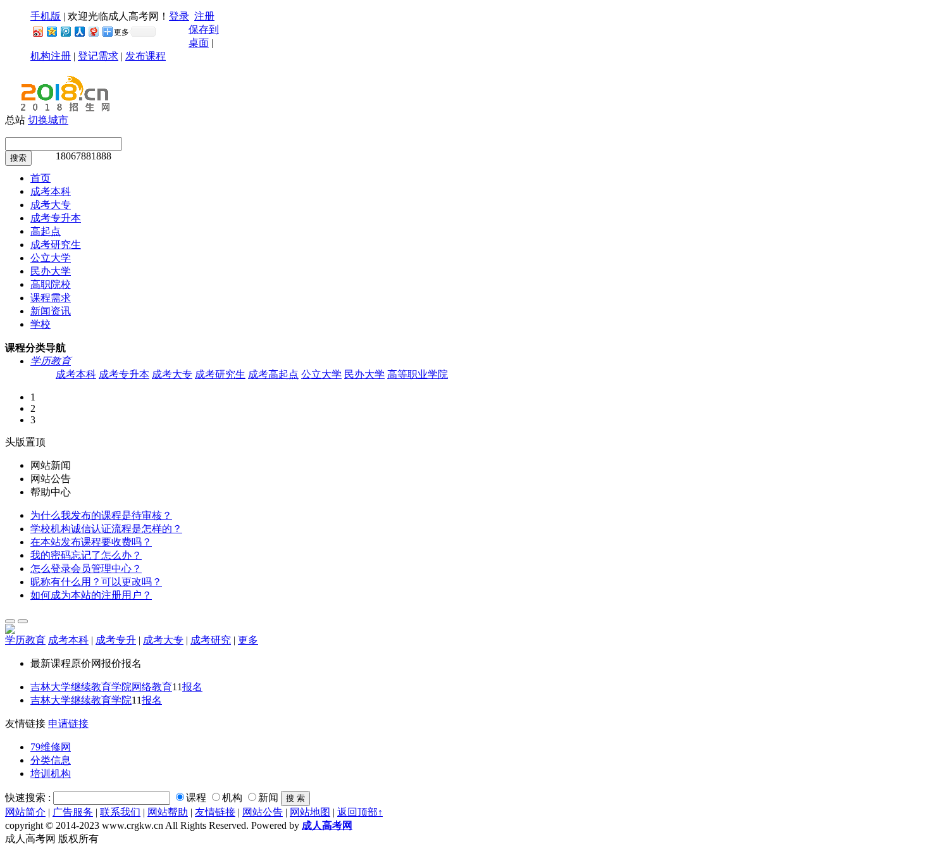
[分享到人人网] (79, 31)
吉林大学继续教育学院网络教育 (101, 686)
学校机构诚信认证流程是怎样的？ (106, 528)
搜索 (18, 158)
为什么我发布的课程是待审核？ (101, 515)
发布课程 (145, 56)
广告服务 (73, 812)
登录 (179, 16)
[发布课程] (10, 621)
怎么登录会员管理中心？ (86, 568)
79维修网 (50, 747)
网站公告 (262, 812)
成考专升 (116, 640)
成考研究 (210, 640)
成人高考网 (327, 825)
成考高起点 (273, 374)
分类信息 (50, 760)
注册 (204, 16)
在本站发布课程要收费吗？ (91, 542)
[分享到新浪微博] (37, 31)
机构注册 (50, 56)
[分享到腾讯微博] (65, 31)
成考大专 (172, 374)
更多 (248, 640)
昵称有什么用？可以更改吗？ (96, 581)
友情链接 (215, 812)
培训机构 (50, 773)
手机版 (45, 16)
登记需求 (98, 56)
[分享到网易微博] (93, 31)
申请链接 (68, 723)
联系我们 (120, 812)
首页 (40, 178)
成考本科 (76, 374)
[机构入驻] (23, 621)
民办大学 (364, 374)
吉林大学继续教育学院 (81, 700)
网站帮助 (167, 812)
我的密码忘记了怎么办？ (86, 555)
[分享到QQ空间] (51, 31)
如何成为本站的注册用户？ (91, 595)
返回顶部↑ (360, 812)
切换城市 (48, 120)
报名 (192, 686)
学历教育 (50, 361)
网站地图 (310, 812)
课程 (196, 797)
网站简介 (25, 812)
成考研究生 (220, 374)
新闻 (268, 797)
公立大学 (321, 374)
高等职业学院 (417, 374)
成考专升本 (124, 374)
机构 (232, 797)
